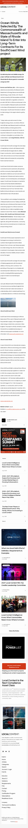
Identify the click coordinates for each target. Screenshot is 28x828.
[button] (27, 6)
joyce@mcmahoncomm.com (14, 409)
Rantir (16, 821)
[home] (8, 6)
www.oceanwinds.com (6, 401)
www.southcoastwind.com (16, 334)
